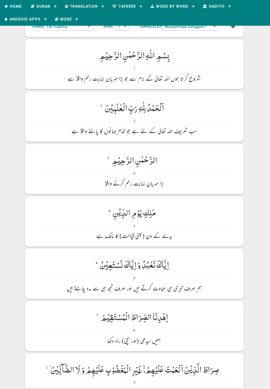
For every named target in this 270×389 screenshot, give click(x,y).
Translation (151, 26)
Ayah (108, 26)
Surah (37, 26)
